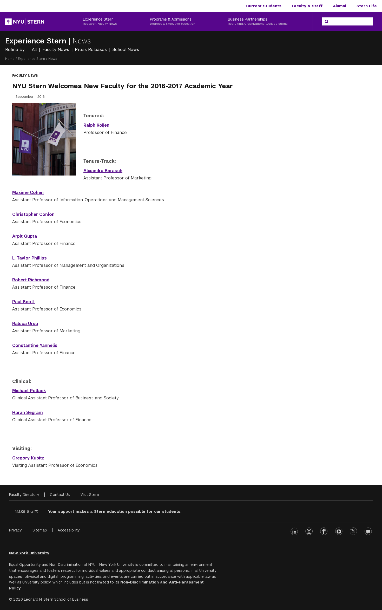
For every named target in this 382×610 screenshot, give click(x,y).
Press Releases (91, 49)
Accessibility (69, 530)
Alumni (339, 6)
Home (10, 59)
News (82, 41)
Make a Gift (26, 511)
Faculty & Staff (307, 6)
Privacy (15, 530)
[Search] (326, 21)
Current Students (263, 6)
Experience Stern (37, 41)
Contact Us (60, 494)
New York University (29, 553)
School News (126, 49)
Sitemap (39, 530)
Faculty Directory (24, 494)
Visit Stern (90, 494)
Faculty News (56, 49)
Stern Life (367, 6)
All (35, 49)
